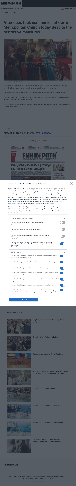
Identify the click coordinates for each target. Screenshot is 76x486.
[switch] (62, 222)
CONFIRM (23, 299)
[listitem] (38, 218)
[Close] (72, 184)
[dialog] (38, 243)
